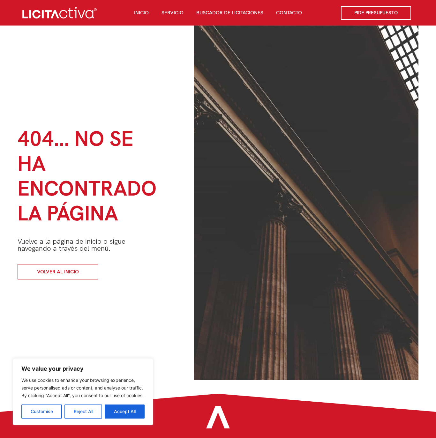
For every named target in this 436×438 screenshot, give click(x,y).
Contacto (289, 12)
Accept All (125, 411)
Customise (42, 411)
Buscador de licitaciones (229, 12)
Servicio (173, 12)
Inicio (141, 12)
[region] (83, 391)
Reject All (83, 411)
